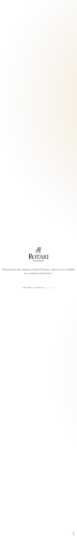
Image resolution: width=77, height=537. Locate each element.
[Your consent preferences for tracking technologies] (73, 533)
